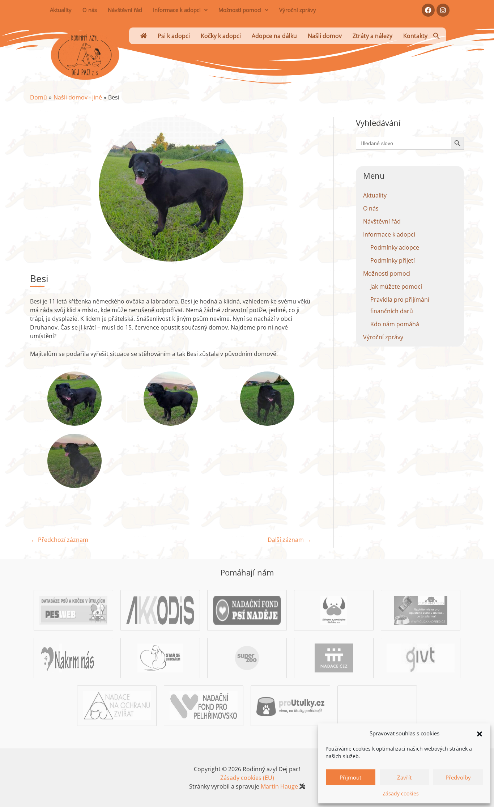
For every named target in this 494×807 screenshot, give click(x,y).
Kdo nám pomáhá (394, 324)
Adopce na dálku (274, 36)
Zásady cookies (401, 793)
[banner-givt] (421, 658)
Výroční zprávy (297, 9)
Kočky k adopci (221, 36)
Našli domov (325, 36)
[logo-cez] (334, 658)
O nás (89, 9)
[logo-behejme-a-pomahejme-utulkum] (334, 610)
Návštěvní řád (125, 9)
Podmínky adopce (394, 247)
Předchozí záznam (59, 540)
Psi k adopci (174, 36)
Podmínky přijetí (392, 260)
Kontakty (415, 36)
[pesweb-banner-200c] (73, 610)
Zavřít (404, 777)
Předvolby (458, 777)
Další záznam (289, 540)
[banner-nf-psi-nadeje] (247, 610)
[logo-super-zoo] (247, 658)
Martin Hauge (279, 786)
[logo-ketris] (377, 705)
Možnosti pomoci (239, 9)
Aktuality (61, 9)
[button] (479, 733)
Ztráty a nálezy (372, 36)
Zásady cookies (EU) (247, 778)
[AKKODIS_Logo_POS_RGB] (160, 610)
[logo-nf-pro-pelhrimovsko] (204, 705)
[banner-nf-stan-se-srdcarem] (160, 658)
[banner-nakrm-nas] (73, 658)
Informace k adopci (177, 9)
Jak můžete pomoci (396, 286)
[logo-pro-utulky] (290, 705)
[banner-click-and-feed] (421, 610)
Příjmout (350, 777)
